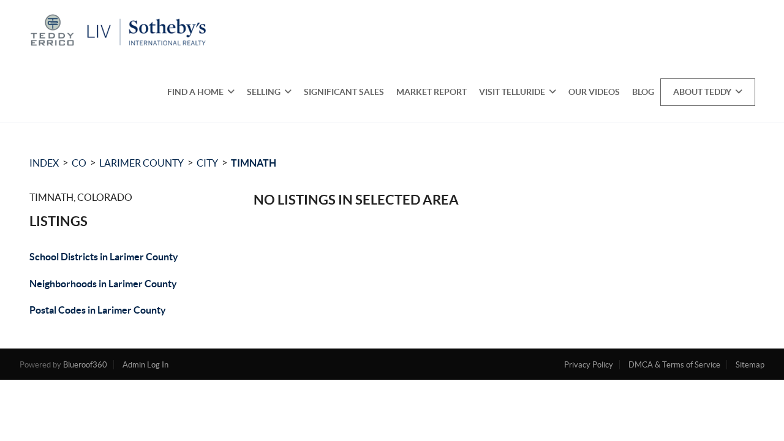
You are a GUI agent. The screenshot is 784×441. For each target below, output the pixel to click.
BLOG (643, 92)
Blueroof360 (85, 364)
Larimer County (141, 162)
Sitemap (750, 364)
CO (79, 162)
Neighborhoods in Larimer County (103, 283)
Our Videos (594, 92)
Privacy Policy (588, 364)
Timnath (253, 162)
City (207, 162)
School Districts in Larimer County (103, 256)
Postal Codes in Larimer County (97, 309)
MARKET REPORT (431, 92)
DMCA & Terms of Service (674, 364)
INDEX (44, 162)
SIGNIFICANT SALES (344, 92)
